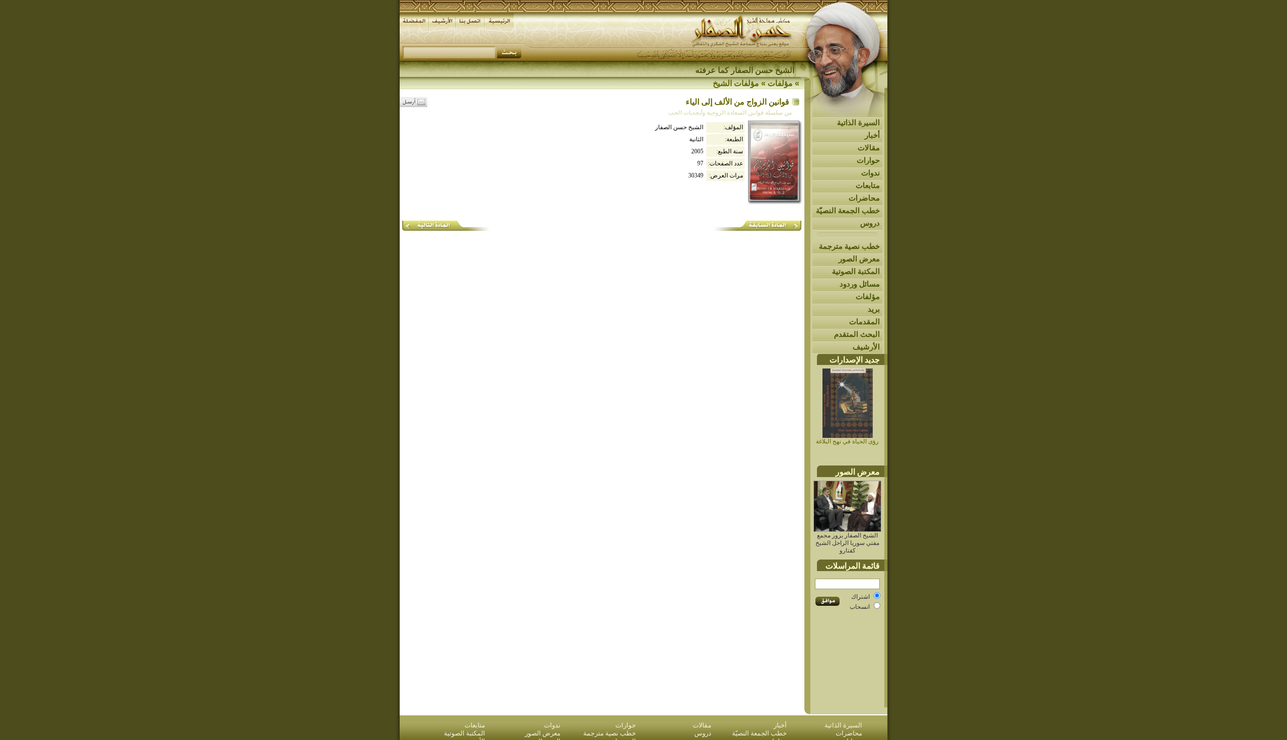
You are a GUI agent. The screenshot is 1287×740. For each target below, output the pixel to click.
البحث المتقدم (857, 334)
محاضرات (864, 198)
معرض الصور (859, 258)
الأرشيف (866, 346)
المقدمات (864, 321)
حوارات (868, 160)
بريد (874, 309)
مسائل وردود (860, 284)
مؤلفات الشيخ (736, 83)
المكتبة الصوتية (856, 271)
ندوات (870, 172)
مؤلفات (868, 296)
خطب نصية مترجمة (849, 246)
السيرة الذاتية (858, 122)
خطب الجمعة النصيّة (848, 210)
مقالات (869, 147)
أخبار (872, 135)
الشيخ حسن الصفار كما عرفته (744, 70)
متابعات (868, 185)
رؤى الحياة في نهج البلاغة (847, 441)
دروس (870, 223)
